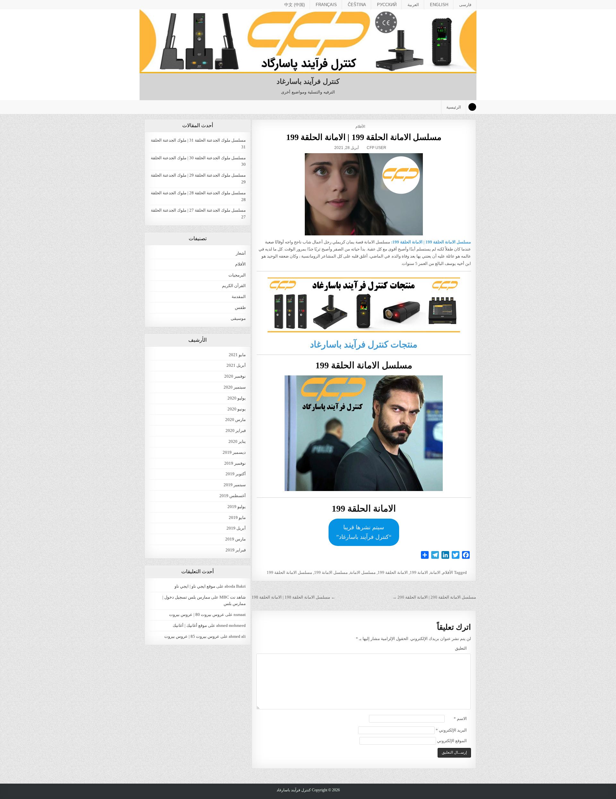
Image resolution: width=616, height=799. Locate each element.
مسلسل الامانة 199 (331, 572)
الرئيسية (453, 107)
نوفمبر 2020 (235, 376)
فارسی (465, 4)
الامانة (435, 572)
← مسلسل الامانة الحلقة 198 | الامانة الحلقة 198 (293, 597)
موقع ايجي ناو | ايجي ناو (195, 586)
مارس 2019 (235, 539)
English (439, 4)
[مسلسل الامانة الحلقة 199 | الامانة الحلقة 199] (364, 194)
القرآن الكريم (234, 285)
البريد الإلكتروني (451, 730)
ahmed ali (237, 636)
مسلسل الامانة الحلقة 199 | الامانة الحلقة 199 (364, 137)
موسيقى (238, 318)
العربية (413, 4)
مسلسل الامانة (363, 572)
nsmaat (240, 614)
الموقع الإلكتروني (452, 740)
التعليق (461, 648)
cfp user (376, 147)
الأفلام (360, 126)
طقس (240, 307)
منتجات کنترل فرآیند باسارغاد (363, 344)
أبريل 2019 (236, 528)
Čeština (357, 4)
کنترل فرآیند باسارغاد (308, 81)
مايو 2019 (237, 517)
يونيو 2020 (236, 409)
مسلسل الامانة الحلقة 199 (289, 572)
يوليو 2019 (236, 506)
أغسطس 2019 (232, 495)
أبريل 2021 (236, 365)
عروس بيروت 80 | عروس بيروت (196, 614)
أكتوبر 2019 (236, 473)
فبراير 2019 (236, 550)
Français (326, 4)
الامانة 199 (419, 572)
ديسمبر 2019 (234, 452)
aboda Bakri (235, 586)
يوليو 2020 (236, 398)
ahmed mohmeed (231, 625)
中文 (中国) (294, 4)
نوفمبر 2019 (235, 463)
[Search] (472, 107)
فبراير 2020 (236, 430)
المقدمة (239, 296)
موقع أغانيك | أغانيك (190, 625)
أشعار (241, 253)
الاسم (460, 718)
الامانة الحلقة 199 (393, 572)
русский (387, 4)
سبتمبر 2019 (235, 484)
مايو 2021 (237, 354)
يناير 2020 (237, 441)
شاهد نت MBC (232, 597)
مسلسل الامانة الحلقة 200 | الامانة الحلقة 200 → (434, 597)
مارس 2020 (235, 419)
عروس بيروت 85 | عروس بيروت (191, 636)
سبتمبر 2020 (235, 387)
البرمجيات (237, 275)
